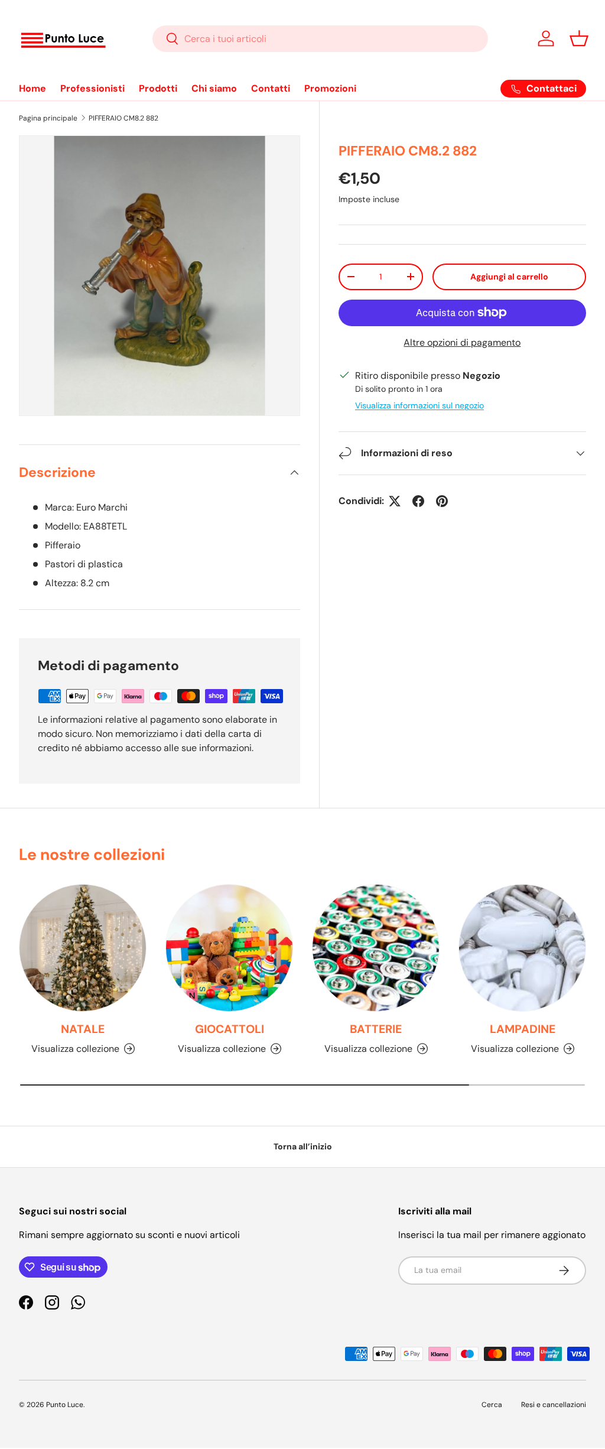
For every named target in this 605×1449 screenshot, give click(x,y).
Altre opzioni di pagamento (462, 342)
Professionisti (92, 88)
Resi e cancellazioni (553, 1404)
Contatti (270, 88)
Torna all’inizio (303, 1146)
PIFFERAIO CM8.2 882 (123, 118)
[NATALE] (82, 948)
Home (32, 88)
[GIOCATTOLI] (229, 948)
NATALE (83, 1029)
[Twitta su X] (394, 501)
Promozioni (330, 88)
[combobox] (320, 38)
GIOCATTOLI (229, 1029)
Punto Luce (64, 1404)
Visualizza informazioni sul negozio (419, 405)
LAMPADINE (522, 1029)
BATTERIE (376, 1029)
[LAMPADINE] (522, 948)
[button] (579, 38)
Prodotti (158, 88)
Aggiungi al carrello (509, 276)
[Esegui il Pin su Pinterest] (442, 501)
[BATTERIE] (376, 948)
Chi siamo (214, 88)
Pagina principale (48, 118)
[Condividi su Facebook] (418, 501)
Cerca (492, 1404)
